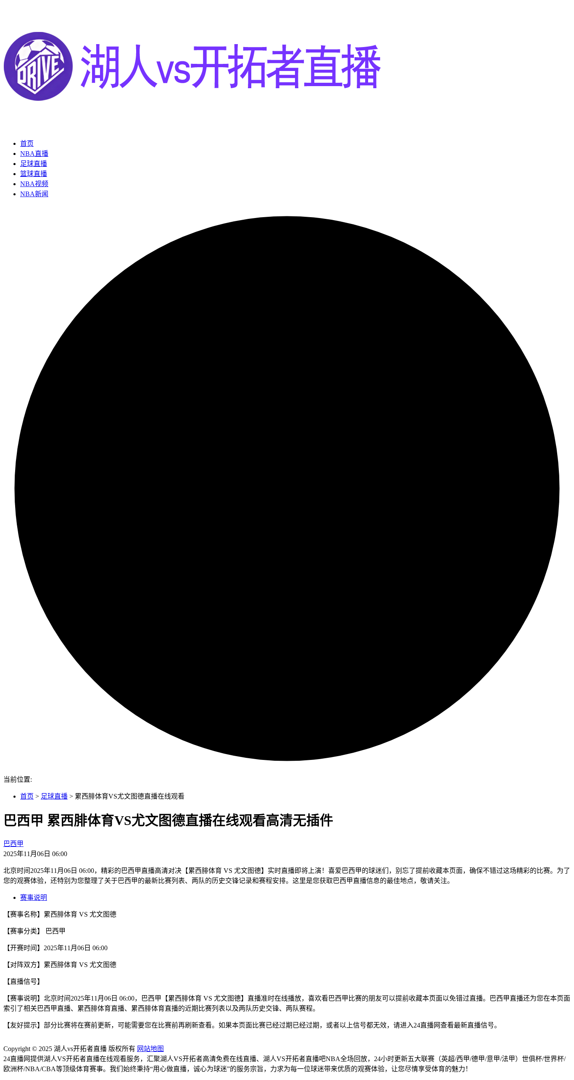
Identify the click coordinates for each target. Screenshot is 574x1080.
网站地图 (150, 1048)
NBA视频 (34, 183)
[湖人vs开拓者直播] (192, 127)
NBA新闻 (34, 193)
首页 (27, 143)
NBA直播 (34, 153)
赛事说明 (33, 897)
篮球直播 (33, 173)
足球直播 (33, 163)
